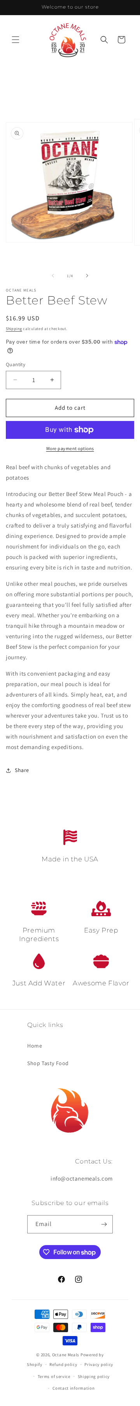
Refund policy (63, 1364)
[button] (15, 39)
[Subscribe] (103, 1224)
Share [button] (22, 770)
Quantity (15, 364)
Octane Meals (65, 1354)
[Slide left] (52, 275)
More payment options (70, 448)
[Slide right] (87, 275)
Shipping (14, 328)
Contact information (73, 1388)
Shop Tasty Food (48, 1063)
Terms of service (54, 1376)
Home (34, 1045)
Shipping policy (94, 1376)
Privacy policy (98, 1364)
